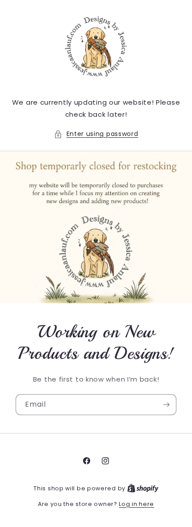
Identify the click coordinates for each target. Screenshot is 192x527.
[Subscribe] (166, 404)
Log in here (136, 504)
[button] (96, 134)
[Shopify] (143, 488)
